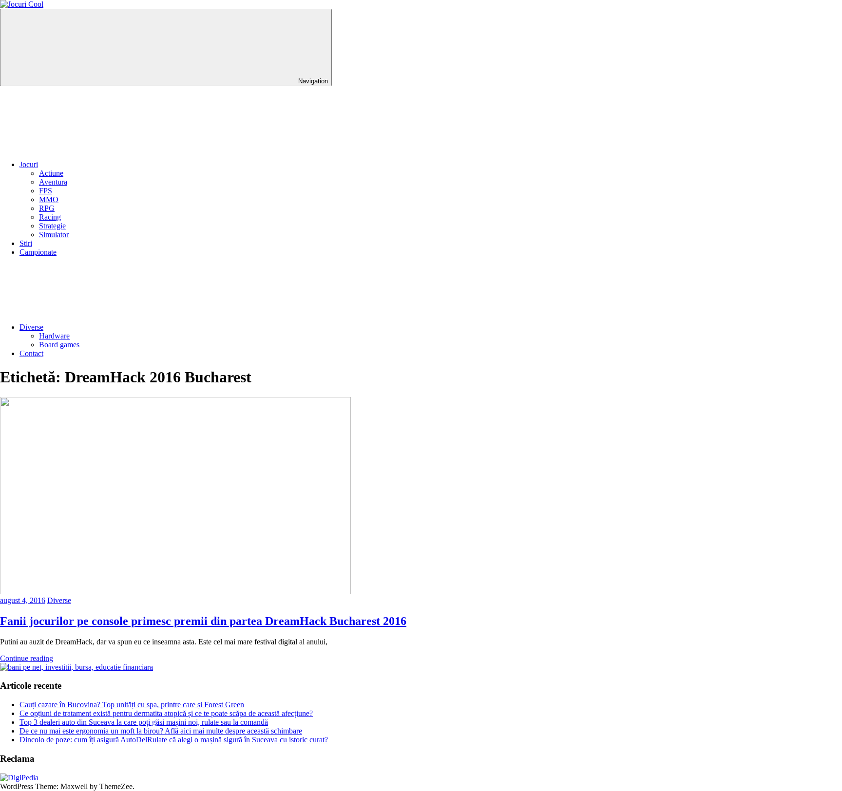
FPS (45, 191)
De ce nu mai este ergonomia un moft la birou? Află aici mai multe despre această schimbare (160, 731)
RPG (47, 208)
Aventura (53, 182)
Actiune (51, 173)
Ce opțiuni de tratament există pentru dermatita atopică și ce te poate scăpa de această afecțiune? (166, 713)
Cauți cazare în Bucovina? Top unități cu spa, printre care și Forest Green (131, 704)
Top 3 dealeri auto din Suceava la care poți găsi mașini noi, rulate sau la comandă (143, 722)
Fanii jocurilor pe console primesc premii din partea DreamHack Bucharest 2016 (203, 621)
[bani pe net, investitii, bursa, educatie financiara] (76, 667)
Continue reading (26, 658)
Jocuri (28, 164)
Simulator (54, 234)
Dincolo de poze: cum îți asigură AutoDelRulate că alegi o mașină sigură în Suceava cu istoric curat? (173, 739)
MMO (48, 199)
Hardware (54, 336)
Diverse (31, 327)
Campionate (38, 252)
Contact (31, 353)
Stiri (25, 243)
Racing (50, 217)
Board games (59, 344)
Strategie (52, 226)
